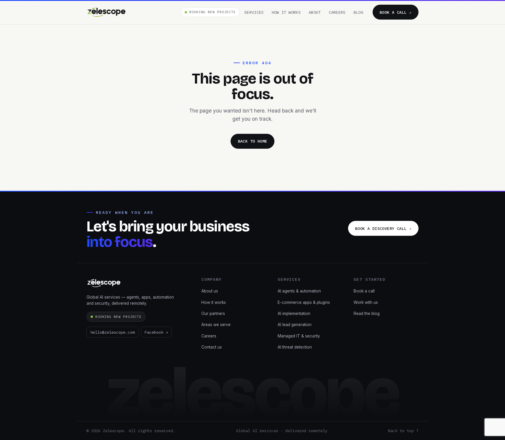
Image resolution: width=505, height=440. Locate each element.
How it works (286, 12)
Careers (337, 12)
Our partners (213, 313)
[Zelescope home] (107, 12)
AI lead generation (295, 324)
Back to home (252, 141)
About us (209, 291)
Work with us (366, 302)
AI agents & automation (299, 291)
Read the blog (367, 313)
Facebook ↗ (156, 332)
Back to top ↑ (403, 430)
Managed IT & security (299, 336)
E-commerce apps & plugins (304, 302)
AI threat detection (295, 347)
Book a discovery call (383, 228)
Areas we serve (216, 324)
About (315, 12)
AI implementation (294, 313)
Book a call (395, 12)
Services (254, 12)
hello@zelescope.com (112, 332)
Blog (358, 12)
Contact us (211, 347)
